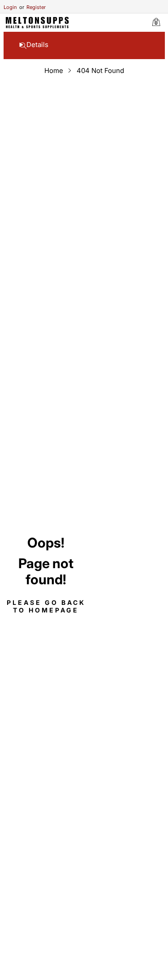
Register (32, 7)
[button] (23, 46)
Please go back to (46, 606)
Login (10, 7)
